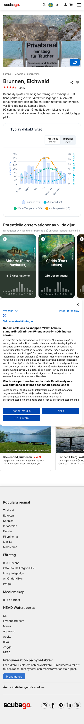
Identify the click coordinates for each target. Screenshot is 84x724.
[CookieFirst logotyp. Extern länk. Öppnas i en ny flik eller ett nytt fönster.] (4, 315)
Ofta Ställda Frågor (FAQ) (19, 568)
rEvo (6, 641)
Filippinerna (10, 536)
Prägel (7, 583)
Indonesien (10, 526)
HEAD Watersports (19, 607)
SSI (5, 615)
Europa (7, 73)
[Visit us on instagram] (44, 705)
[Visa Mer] (75, 62)
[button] (10, 310)
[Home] (12, 5)
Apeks (7, 636)
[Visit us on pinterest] (61, 705)
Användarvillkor (13, 578)
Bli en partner (11, 599)
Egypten (8, 515)
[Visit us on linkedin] (69, 705)
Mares (7, 626)
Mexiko (7, 541)
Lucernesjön (32, 73)
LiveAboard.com (13, 620)
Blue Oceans (11, 563)
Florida (7, 531)
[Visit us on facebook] (52, 705)
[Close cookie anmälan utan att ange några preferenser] (78, 305)
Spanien (8, 520)
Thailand (8, 510)
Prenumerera (14, 676)
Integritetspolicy (13, 573)
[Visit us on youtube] (77, 705)
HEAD (6, 652)
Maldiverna (10, 547)
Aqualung (9, 631)
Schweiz (18, 73)
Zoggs (7, 647)
